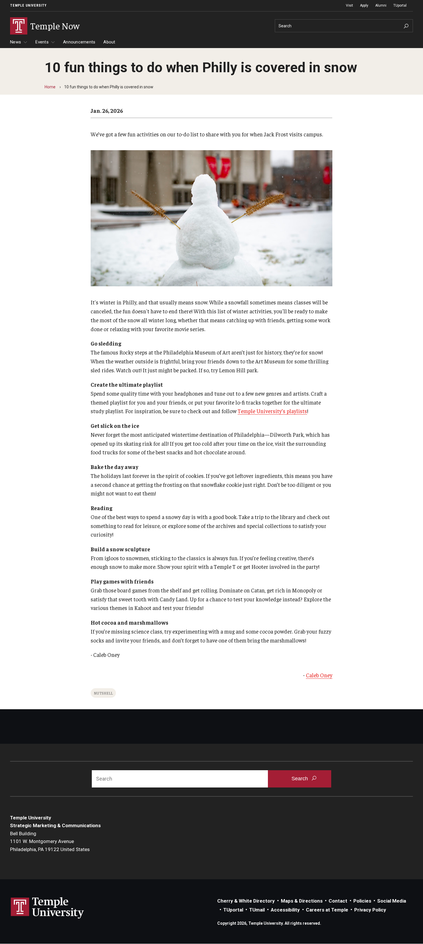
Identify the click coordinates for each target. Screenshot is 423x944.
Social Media (391, 901)
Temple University (28, 5)
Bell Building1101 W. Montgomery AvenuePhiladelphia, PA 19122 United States (50, 841)
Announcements (79, 42)
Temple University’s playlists (272, 410)
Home (50, 87)
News (15, 42)
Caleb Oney (319, 675)
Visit (349, 5)
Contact (338, 901)
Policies (362, 901)
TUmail (257, 910)
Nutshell (103, 693)
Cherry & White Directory (246, 901)
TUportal (400, 5)
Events (42, 42)
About (109, 42)
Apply (364, 5)
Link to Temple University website (47, 908)
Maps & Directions (302, 901)
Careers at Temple (327, 910)
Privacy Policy (370, 910)
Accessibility (285, 910)
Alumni (380, 5)
